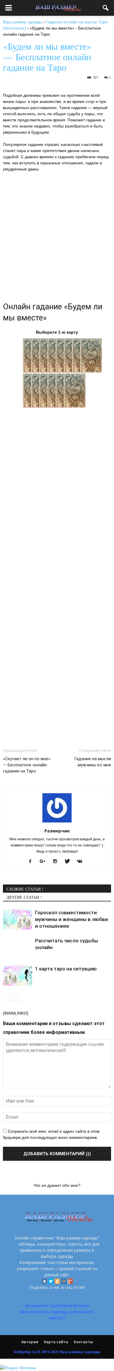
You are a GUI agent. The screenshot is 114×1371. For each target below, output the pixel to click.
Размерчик (57, 831)
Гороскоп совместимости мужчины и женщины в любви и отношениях (71, 919)
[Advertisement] (57, 235)
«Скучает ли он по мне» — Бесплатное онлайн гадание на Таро (26, 765)
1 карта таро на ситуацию (66, 969)
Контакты (83, 1341)
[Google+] (45, 861)
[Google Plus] (70, 1281)
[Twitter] (50, 1281)
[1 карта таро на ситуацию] (17, 975)
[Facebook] (32, 861)
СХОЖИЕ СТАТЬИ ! (24, 889)
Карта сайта (56, 1341)
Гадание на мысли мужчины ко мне (92, 762)
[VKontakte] (82, 861)
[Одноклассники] (57, 1281)
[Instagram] (57, 861)
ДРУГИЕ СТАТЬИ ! (24, 897)
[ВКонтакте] (44, 1281)
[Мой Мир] (63, 1281)
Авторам (29, 1341)
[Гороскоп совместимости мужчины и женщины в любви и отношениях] (17, 919)
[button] (106, 8)
